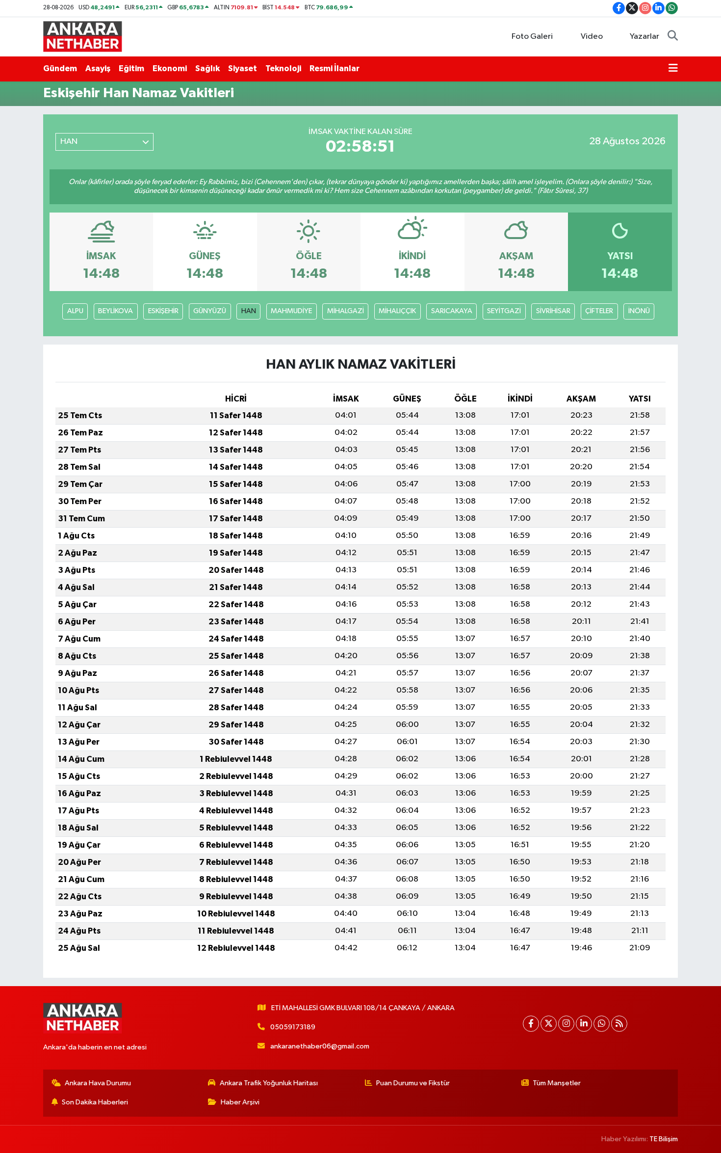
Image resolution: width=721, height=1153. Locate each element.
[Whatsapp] (601, 1024)
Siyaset (242, 68)
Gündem (60, 68)
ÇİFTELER (599, 311)
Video (592, 36)
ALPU (75, 311)
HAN (248, 311)
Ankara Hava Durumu (98, 1083)
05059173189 (292, 1027)
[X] (549, 1024)
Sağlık (207, 68)
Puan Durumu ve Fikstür (413, 1083)
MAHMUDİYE (291, 311)
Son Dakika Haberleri (95, 1102)
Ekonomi (170, 68)
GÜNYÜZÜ (209, 311)
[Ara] (673, 36)
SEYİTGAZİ (504, 311)
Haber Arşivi (240, 1102)
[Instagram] (566, 1024)
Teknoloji (283, 68)
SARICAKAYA (451, 311)
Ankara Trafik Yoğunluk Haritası (269, 1083)
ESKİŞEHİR (163, 311)
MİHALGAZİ (345, 311)
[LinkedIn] (584, 1024)
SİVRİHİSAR (553, 311)
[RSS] (619, 1024)
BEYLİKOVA (115, 311)
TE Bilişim (663, 1139)
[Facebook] (531, 1024)
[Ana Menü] (673, 68)
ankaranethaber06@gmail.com (319, 1046)
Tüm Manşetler (557, 1083)
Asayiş (97, 68)
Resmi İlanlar (334, 68)
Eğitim (131, 68)
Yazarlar (644, 36)
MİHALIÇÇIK (397, 311)
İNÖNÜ (639, 311)
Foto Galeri (532, 36)
